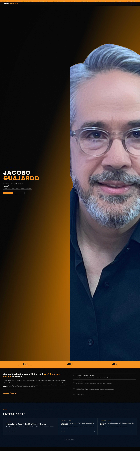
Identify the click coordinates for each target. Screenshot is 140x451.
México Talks (121, 3)
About (127, 3)
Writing (114, 3)
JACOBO (10, 4)
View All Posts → (70, 439)
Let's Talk (133, 3)
